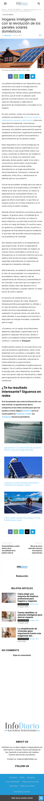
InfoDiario (27, 411)
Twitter (28, 414)
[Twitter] (21, 76)
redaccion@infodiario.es (27, 759)
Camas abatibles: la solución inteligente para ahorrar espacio (30, 614)
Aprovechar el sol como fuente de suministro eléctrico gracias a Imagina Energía (23, 449)
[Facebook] (10, 76)
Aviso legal (14, 786)
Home (4, 9)
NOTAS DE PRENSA (14, 9)
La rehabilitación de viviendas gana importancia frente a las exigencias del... (29, 632)
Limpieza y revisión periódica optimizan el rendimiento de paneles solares (21, 484)
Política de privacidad (30, 782)
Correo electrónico (13, 782)
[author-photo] (22, 573)
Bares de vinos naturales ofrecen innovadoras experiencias (35, 549)
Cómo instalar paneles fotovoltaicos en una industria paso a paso (22, 519)
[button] (5, 3)
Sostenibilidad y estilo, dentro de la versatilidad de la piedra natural (11, 549)
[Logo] (22, 735)
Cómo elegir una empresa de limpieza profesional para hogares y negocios (28, 597)
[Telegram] (32, 76)
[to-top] (41, 797)
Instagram (6, 417)
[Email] (27, 76)
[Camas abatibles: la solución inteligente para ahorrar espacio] (9, 616)
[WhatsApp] (15, 76)
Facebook (20, 414)
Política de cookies (27, 786)
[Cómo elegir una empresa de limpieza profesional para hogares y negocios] (9, 598)
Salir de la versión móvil (22, 798)
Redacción (7, 35)
